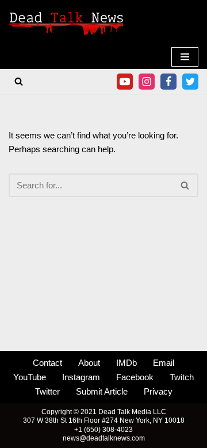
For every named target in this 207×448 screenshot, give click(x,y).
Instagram (81, 377)
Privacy (158, 391)
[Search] (18, 81)
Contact (47, 363)
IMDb (126, 363)
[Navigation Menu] (184, 57)
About (89, 363)
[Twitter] (190, 82)
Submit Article (102, 391)
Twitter (47, 391)
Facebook (135, 377)
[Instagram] (147, 82)
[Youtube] (125, 82)
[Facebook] (168, 82)
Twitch (182, 377)
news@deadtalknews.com (104, 438)
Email (163, 363)
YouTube (29, 377)
